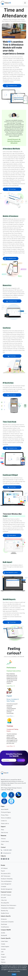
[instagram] (9, 858)
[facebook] (2, 858)
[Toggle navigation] (25, 2)
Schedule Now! (21, 760)
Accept (14, 974)
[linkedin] (6, 858)
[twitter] (4, 858)
